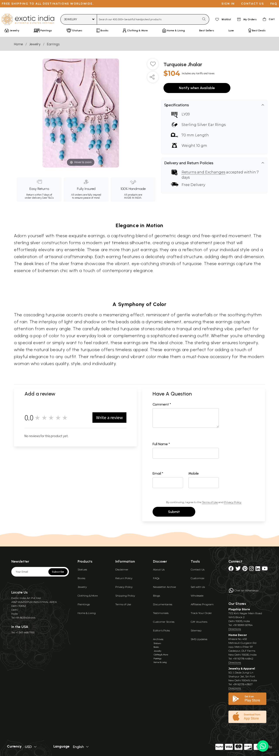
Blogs (156, 595)
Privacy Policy (232, 502)
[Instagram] (251, 569)
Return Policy (123, 578)
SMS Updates (199, 639)
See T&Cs (48, 197)
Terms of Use (210, 502)
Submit (174, 512)
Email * (158, 473)
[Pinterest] (244, 569)
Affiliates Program (202, 604)
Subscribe (58, 571)
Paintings (84, 604)
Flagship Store (239, 609)
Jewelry (35, 44)
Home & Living (87, 613)
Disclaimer (121, 569)
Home (18, 44)
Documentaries (162, 604)
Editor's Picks (161, 630)
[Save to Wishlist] (152, 65)
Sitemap (196, 630)
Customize (197, 578)
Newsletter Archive (164, 587)
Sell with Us (198, 587)
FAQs (156, 578)
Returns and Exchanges (203, 172)
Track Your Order (201, 613)
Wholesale (197, 595)
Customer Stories (163, 621)
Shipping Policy (125, 595)
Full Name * (161, 444)
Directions (234, 629)
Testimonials (160, 613)
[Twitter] (238, 569)
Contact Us (197, 569)
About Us (159, 569)
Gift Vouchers (199, 621)
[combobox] (148, 19)
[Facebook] (231, 569)
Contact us (252, 3)
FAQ (273, 3)
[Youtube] (265, 569)
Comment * (162, 404)
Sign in (228, 3)
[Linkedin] (257, 569)
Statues (82, 569)
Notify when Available (197, 88)
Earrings (53, 44)
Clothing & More (88, 595)
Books (81, 578)
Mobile (193, 473)
